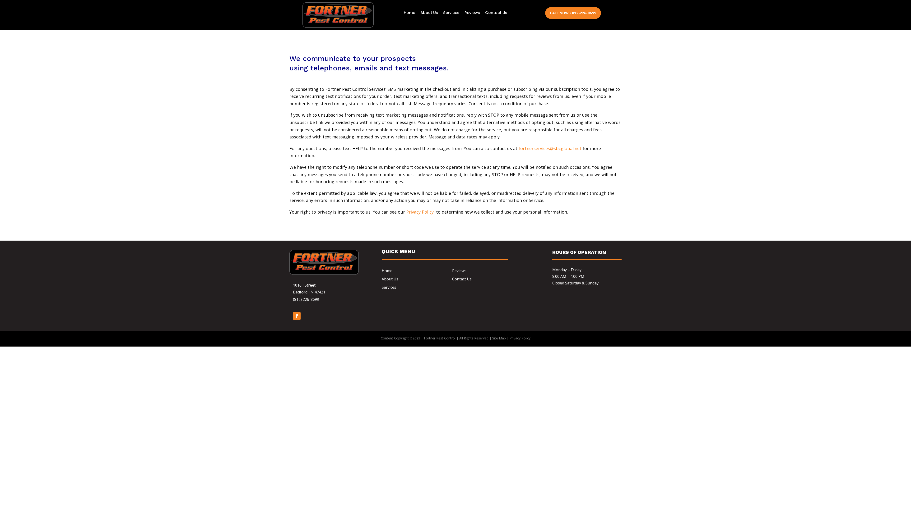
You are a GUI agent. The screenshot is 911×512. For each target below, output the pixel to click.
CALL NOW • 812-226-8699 (573, 12)
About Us (429, 12)
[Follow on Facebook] (297, 316)
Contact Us (496, 12)
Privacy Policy (420, 212)
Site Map (499, 338)
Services (451, 12)
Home (409, 12)
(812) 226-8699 (306, 299)
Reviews (472, 12)
